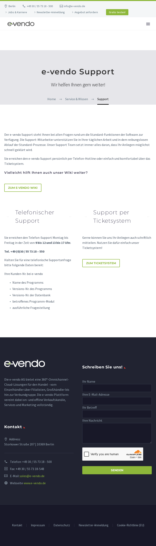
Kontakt (17, 525)
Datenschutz (61, 525)
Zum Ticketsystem (101, 263)
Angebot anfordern (86, 12)
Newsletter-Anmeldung (51, 12)
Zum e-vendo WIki (23, 188)
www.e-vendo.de (35, 483)
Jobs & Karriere (17, 12)
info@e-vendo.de (74, 6)
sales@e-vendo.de (32, 476)
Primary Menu (148, 24)
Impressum (38, 525)
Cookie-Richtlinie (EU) (130, 525)
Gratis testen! (117, 12)
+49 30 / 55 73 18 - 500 (40, 6)
